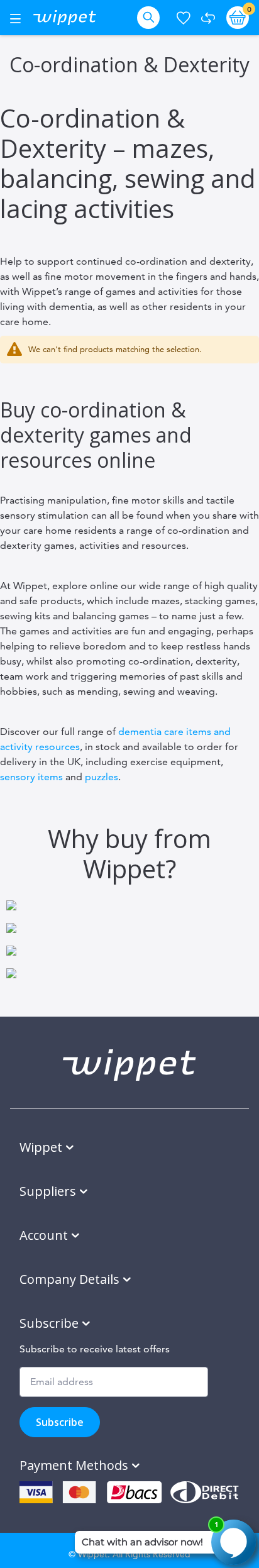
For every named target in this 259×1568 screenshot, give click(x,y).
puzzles (101, 777)
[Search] (151, 17)
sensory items (31, 777)
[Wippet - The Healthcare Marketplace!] (64, 17)
